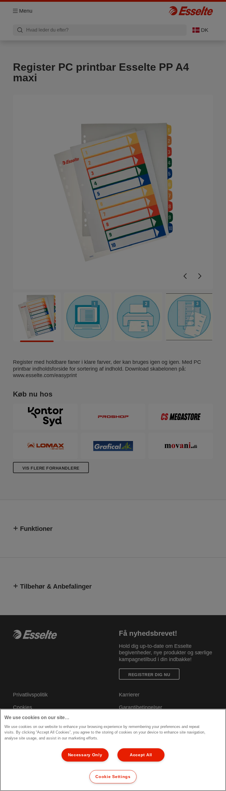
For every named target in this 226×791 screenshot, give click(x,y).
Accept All (141, 754)
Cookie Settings (113, 776)
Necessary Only (85, 754)
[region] (113, 750)
